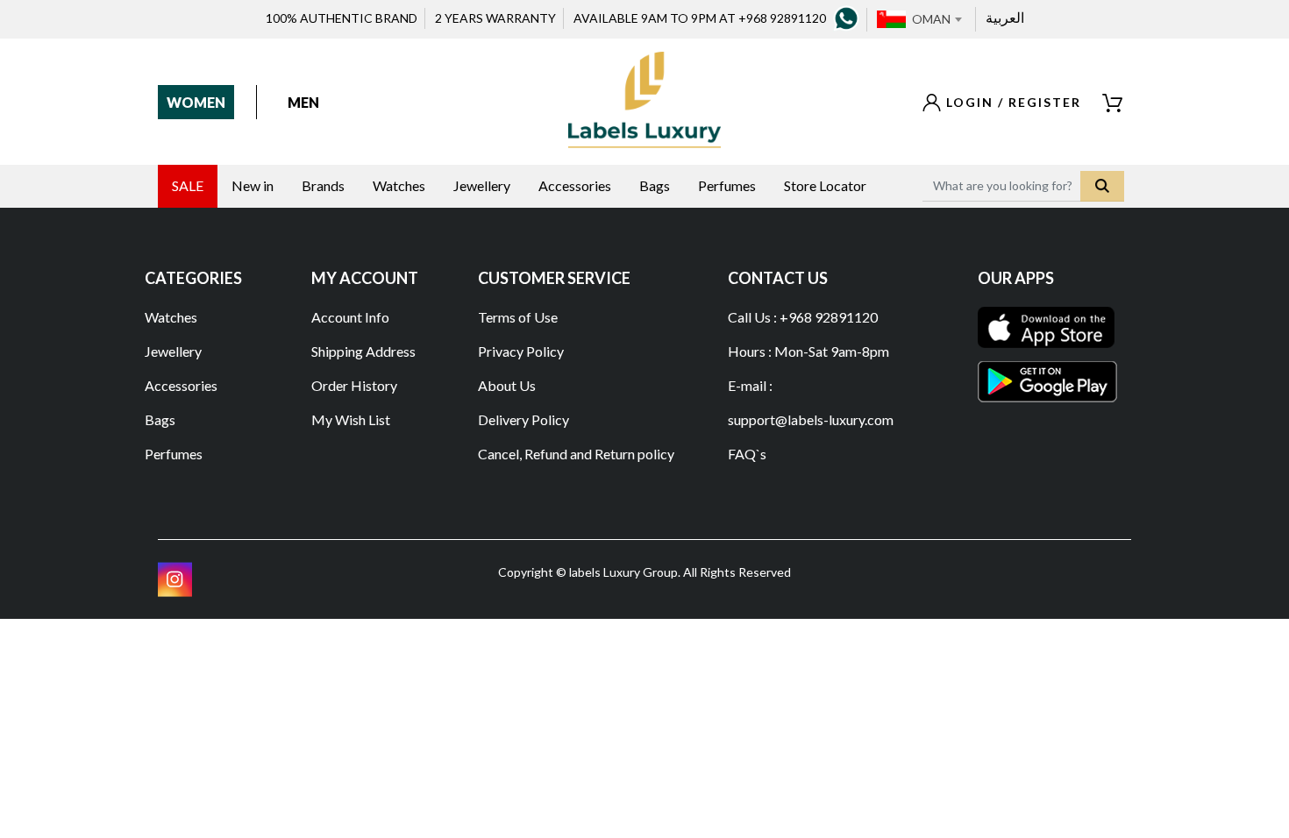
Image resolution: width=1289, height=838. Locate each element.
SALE (187, 185)
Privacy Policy (521, 351)
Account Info (350, 317)
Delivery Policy (523, 419)
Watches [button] (399, 185)
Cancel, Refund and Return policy (576, 453)
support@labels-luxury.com (811, 419)
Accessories (181, 385)
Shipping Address (363, 351)
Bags (160, 419)
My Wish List (350, 419)
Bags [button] (654, 185)
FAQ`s (747, 453)
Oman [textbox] (931, 18)
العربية (1005, 17)
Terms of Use (518, 317)
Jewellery (173, 351)
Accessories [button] (574, 185)
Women (196, 102)
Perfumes (174, 453)
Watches (171, 317)
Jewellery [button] (481, 185)
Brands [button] (323, 185)
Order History (354, 385)
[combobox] (936, 19)
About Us (507, 385)
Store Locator (825, 185)
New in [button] (252, 185)
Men (303, 102)
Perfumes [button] (727, 185)
